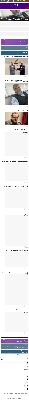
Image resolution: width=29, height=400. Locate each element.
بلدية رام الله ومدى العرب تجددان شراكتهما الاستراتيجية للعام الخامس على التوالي (14, 161)
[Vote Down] (25, 76)
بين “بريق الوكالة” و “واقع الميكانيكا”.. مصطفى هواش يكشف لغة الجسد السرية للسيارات (15, 272)
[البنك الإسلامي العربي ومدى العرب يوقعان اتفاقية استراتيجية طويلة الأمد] (16, 66)
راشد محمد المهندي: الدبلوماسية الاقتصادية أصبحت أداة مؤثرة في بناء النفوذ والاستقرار (15, 213)
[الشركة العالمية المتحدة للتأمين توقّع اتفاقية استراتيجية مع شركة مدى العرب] (16, 259)
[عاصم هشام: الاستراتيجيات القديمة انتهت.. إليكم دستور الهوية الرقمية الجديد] (16, 198)
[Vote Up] (27, 76)
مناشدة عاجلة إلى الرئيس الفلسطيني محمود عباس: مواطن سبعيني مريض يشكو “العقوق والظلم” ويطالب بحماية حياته (15, 81)
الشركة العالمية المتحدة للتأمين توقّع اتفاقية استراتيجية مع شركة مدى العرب (15, 250)
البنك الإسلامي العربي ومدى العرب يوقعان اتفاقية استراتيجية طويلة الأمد (16, 56)
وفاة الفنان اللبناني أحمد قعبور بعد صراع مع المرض (19, 110)
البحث (27, 358)
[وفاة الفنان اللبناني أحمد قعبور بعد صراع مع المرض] (16, 118)
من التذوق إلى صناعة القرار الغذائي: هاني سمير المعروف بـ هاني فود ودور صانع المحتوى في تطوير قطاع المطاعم (15, 130)
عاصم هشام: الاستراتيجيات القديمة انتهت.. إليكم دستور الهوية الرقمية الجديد (15, 186)
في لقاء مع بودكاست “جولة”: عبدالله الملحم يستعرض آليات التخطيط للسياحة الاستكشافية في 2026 (15, 310)
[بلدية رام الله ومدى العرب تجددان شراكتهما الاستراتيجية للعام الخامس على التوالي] (16, 172)
